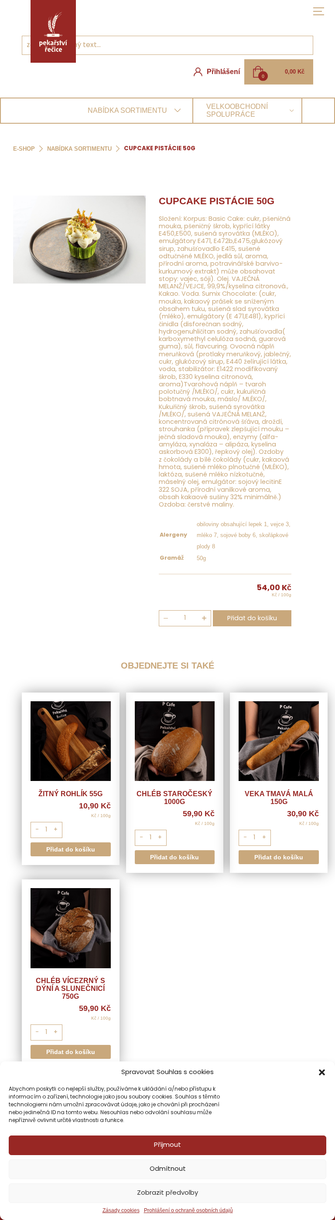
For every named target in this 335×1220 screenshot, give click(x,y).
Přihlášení (223, 71)
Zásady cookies (121, 1210)
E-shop (24, 148)
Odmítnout (168, 1169)
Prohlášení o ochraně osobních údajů (188, 1210)
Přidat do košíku (252, 618)
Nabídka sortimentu (79, 148)
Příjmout (167, 1145)
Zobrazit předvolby (167, 1193)
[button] (322, 1072)
